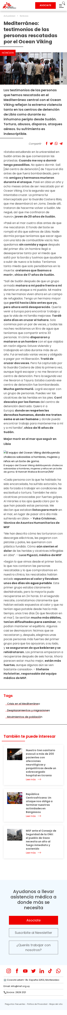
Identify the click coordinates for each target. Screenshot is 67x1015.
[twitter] (33, 971)
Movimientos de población (24, 717)
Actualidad (9, 15)
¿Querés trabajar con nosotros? (33, 947)
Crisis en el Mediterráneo (23, 704)
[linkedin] (41, 971)
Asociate (33, 920)
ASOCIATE (45, 5)
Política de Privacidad (37, 1004)
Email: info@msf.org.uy (17, 986)
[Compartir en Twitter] (51, 143)
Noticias (24, 15)
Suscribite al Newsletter (33, 932)
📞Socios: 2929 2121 (15, 992)
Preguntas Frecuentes (15, 1004)
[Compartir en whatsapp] (56, 143)
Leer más (31, 779)
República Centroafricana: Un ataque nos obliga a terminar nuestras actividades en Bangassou (39, 803)
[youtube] (25, 971)
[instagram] (8, 971)
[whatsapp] (58, 971)
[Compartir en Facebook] (46, 143)
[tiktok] (50, 971)
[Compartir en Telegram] (61, 143)
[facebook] (17, 971)
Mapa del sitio (56, 1004)
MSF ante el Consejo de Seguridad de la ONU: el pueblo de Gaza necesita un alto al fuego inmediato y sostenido (41, 839)
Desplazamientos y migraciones (28, 710)
